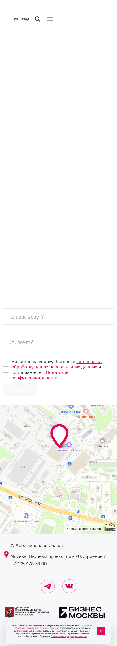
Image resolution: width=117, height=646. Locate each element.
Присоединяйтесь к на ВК (69, 582)
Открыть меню (50, 19)
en (16, 19)
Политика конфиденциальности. (69, 636)
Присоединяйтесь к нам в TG (48, 582)
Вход (25, 19)
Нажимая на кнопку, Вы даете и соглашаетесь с (57, 370)
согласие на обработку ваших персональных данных (57, 364)
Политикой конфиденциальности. (40, 375)
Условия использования (83, 528)
